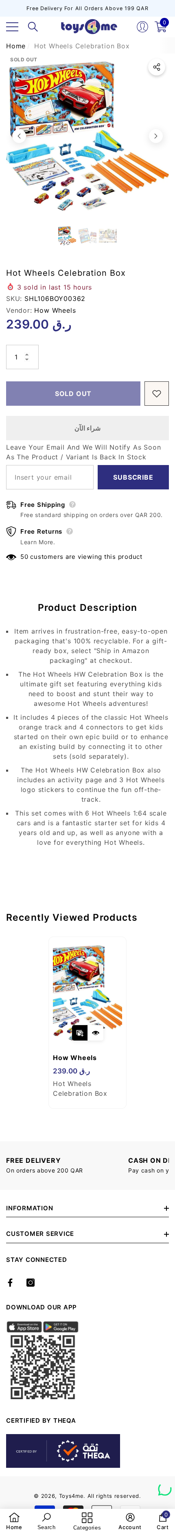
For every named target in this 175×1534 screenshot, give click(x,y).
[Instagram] (30, 1282)
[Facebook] (10, 1282)
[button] (33, 27)
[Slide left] (19, 136)
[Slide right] (156, 136)
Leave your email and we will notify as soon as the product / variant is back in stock (83, 452)
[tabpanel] (87, 1023)
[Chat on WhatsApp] (165, 1486)
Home (16, 46)
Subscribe (133, 477)
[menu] (12, 27)
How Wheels (55, 310)
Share (157, 67)
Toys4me (71, 1496)
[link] (14, 1521)
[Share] (157, 67)
